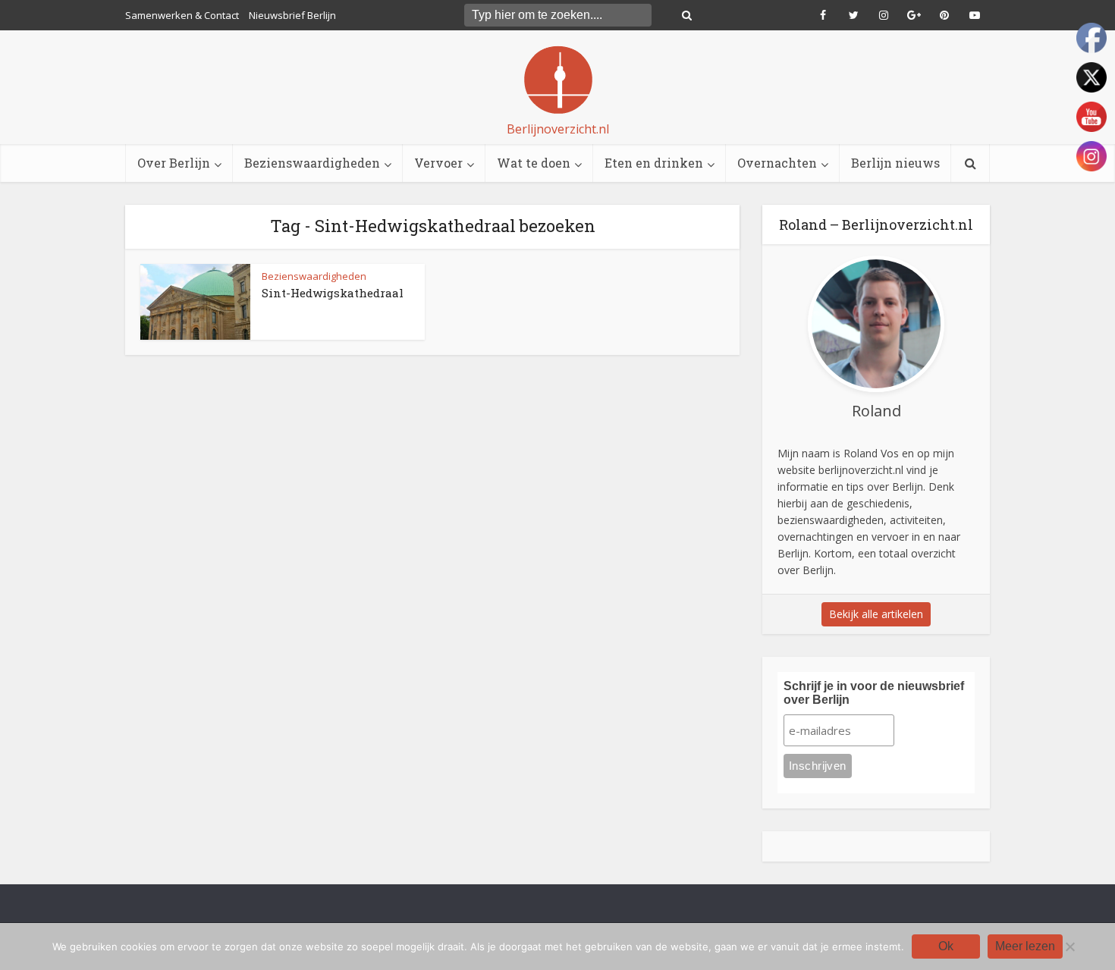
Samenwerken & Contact (182, 15)
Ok (945, 946)
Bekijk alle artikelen (876, 614)
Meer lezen (1025, 946)
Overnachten (777, 163)
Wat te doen (533, 163)
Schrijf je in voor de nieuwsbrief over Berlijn (874, 693)
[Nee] (1069, 946)
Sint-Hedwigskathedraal (333, 292)
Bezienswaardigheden (312, 163)
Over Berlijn (173, 163)
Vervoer (438, 163)
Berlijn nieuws (895, 163)
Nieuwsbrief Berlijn (292, 15)
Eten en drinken (654, 163)
